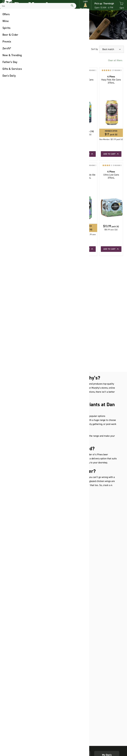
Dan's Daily (9, 76)
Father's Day (9, 62)
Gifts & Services (12, 69)
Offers (6, 14)
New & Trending (12, 55)
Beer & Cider (10, 35)
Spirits (6, 28)
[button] (85, 5)
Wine (5, 21)
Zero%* (6, 48)
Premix (6, 41)
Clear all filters (115, 60)
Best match (108, 49)
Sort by (94, 49)
